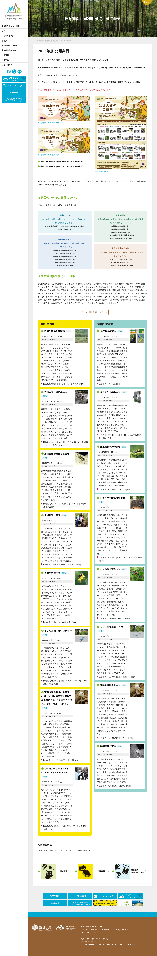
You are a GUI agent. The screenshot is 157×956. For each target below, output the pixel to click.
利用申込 (5, 60)
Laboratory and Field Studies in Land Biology (54, 772)
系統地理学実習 (111, 331)
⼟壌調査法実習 (55, 515)
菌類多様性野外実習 (113, 685)
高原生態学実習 (55, 572)
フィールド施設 (8, 36)
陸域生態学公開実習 (57, 331)
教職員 (4, 40)
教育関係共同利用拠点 (11, 45)
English (147, 2)
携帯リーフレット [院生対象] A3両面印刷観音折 (62, 166)
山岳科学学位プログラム (11, 50)
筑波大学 (42, 927)
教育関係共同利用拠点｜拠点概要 (48, 41)
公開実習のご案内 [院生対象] (48, 155)
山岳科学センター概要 (11, 26)
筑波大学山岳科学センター (67, 927)
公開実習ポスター (101, 172)
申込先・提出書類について (92, 312)
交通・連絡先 (7, 65)
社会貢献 (5, 55)
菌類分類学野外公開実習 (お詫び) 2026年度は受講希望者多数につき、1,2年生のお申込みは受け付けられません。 (56, 700)
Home (35, 41)
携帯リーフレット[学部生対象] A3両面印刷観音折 (62, 161)
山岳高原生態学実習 (113, 569)
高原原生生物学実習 (113, 392)
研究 (3, 31)
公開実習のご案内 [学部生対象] (49, 123)
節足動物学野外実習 (113, 446)
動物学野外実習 (110, 746)
